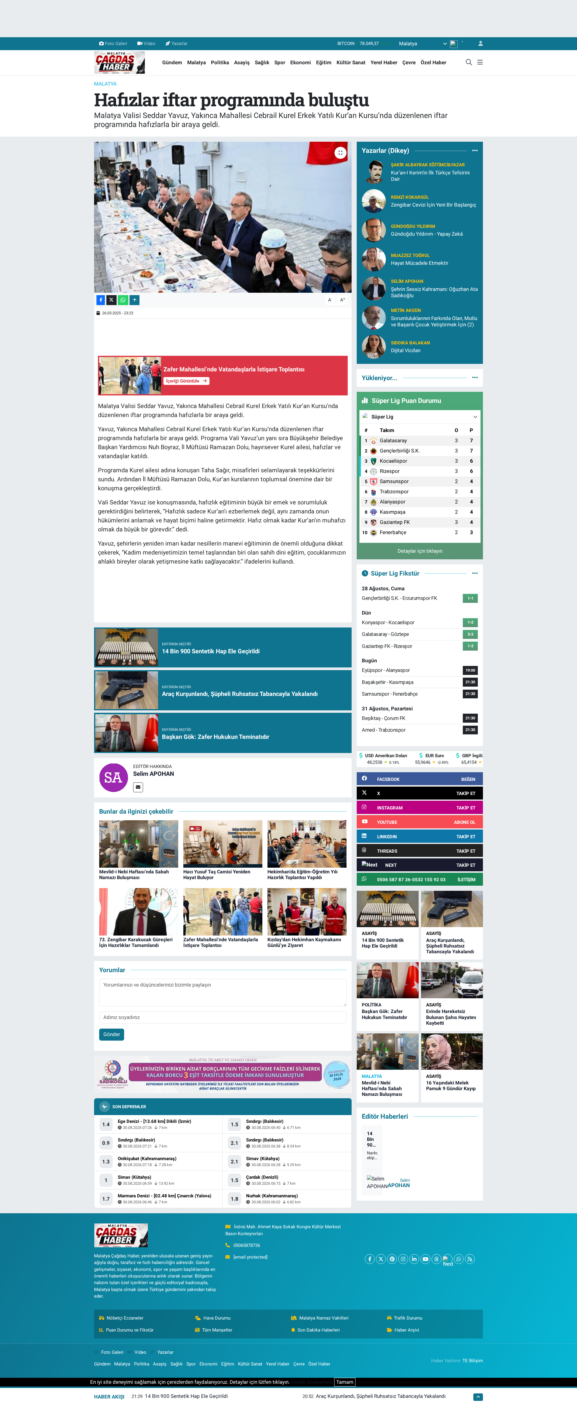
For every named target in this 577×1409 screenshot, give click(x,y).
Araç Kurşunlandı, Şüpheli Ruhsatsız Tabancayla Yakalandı (450, 945)
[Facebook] (370, 1259)
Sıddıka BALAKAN (410, 343)
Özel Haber (433, 62)
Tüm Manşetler (217, 1330)
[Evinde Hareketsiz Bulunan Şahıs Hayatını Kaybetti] (452, 980)
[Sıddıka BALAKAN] (374, 346)
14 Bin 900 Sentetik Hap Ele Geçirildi (383, 943)
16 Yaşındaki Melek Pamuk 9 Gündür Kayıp (451, 1085)
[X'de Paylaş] (111, 300)
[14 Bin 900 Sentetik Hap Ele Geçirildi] (388, 909)
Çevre (409, 62)
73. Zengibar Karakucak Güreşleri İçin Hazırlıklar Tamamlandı (135, 942)
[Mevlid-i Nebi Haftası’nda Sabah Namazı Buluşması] (138, 843)
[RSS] (470, 1259)
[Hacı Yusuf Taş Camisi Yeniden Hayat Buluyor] (222, 843)
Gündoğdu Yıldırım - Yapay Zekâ (427, 234)
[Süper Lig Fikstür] (475, 573)
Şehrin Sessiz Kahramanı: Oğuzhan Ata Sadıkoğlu (434, 292)
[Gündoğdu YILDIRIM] (374, 230)
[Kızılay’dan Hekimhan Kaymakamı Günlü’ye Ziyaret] (307, 911)
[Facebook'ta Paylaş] (100, 300)
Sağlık (262, 62)
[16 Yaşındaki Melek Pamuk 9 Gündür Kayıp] (452, 1051)
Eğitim (323, 62)
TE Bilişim (473, 1360)
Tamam (344, 1382)
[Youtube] (425, 1259)
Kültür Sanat (351, 62)
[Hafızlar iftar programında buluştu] (223, 217)
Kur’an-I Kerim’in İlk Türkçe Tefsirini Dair (430, 176)
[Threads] (436, 1259)
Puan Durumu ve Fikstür (130, 1330)
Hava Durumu (216, 1318)
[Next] (448, 1259)
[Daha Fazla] (134, 300)
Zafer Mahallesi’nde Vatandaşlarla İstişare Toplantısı (220, 942)
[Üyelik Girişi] (478, 43)
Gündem (172, 62)
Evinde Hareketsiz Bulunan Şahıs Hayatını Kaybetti (451, 1017)
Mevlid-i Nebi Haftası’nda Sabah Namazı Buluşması (134, 874)
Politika (220, 62)
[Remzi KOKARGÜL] (374, 201)
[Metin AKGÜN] (374, 317)
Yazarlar (180, 43)
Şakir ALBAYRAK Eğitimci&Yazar (428, 165)
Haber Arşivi (407, 1330)
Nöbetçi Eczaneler (125, 1318)
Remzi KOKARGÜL (410, 197)
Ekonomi (300, 62)
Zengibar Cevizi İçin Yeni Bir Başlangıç (433, 205)
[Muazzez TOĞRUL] (374, 259)
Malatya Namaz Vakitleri (324, 1318)
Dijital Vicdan (405, 350)
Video (149, 43)
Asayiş (242, 62)
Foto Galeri (116, 43)
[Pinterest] (392, 1259)
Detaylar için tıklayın (420, 551)
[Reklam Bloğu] (223, 1074)
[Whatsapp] (459, 1259)
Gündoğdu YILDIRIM (413, 226)
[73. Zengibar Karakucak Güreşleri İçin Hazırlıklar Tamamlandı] (138, 911)
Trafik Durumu (408, 1318)
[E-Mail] (138, 787)
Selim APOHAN (153, 773)
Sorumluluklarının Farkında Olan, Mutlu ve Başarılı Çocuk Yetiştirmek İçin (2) (434, 321)
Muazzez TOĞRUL (410, 255)
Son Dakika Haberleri (319, 1330)
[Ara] (469, 63)
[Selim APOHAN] (113, 777)
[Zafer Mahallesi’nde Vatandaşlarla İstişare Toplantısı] (222, 911)
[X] (381, 1259)
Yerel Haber (384, 62)
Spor (279, 62)
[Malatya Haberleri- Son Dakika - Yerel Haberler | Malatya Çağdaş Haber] (119, 62)
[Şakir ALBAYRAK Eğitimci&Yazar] (374, 171)
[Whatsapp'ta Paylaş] (123, 300)
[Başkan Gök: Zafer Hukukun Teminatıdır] (388, 980)
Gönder (111, 1034)
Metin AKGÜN (406, 310)
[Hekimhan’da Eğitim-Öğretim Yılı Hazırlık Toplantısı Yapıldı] (307, 843)
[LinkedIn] (414, 1259)
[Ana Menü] (480, 63)
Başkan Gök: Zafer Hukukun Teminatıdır (384, 1014)
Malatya (196, 62)
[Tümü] (475, 151)
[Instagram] (403, 1259)
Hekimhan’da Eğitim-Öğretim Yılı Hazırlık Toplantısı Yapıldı (302, 874)
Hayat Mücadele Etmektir (419, 263)
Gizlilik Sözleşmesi (312, 1382)
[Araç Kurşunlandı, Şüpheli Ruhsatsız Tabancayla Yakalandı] (452, 909)
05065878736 (247, 1245)
